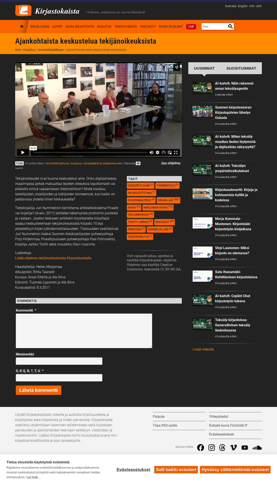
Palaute (158, 417)
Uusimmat (204, 68)
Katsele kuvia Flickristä (226, 425)
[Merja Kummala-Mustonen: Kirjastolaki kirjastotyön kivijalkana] (203, 223)
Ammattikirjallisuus (51, 49)
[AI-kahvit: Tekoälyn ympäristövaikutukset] (203, 170)
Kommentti (26, 310)
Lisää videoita (203, 349)
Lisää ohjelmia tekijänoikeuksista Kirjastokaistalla (53, 258)
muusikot (164, 222)
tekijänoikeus (140, 214)
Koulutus (104, 27)
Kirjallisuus (40, 27)
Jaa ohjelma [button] (170, 163)
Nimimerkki (25, 354)
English (243, 6)
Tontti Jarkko (140, 222)
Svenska (230, 6)
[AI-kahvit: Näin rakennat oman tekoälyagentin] (203, 87)
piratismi (136, 229)
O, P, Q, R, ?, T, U (29, 371)
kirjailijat (168, 200)
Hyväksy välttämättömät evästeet (235, 469)
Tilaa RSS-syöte (165, 425)
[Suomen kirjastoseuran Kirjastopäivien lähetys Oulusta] (203, 111)
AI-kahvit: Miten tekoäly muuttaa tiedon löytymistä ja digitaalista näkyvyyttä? (235, 141)
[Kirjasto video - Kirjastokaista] (23, 10)
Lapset (57, 27)
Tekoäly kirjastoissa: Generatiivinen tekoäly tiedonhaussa (232, 325)
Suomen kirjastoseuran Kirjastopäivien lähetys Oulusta (233, 112)
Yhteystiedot (218, 417)
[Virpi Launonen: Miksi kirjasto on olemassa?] (203, 252)
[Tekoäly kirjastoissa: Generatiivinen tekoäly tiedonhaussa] (203, 324)
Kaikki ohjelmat (171, 27)
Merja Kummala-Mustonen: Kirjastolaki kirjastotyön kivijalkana (233, 224)
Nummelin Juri (160, 229)
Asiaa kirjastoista (80, 27)
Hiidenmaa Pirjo (141, 200)
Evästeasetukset (133, 469)
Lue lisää (32, 477)
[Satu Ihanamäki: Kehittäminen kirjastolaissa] (203, 276)
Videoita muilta (125, 27)
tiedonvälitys (140, 236)
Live (191, 27)
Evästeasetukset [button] (221, 434)
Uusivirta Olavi (140, 185)
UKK (259, 6)
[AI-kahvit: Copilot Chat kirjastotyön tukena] (203, 300)
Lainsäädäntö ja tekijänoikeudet (102, 163)
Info (251, 6)
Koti (22, 26)
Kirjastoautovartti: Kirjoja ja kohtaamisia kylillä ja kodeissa (236, 195)
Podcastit (148, 27)
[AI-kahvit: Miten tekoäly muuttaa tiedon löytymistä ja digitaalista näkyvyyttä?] (203, 140)
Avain (134, 207)
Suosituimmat (241, 68)
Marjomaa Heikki (157, 207)
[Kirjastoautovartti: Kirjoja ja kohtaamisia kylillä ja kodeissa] (203, 193)
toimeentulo (167, 185)
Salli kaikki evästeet (176, 469)
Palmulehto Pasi (141, 192)
